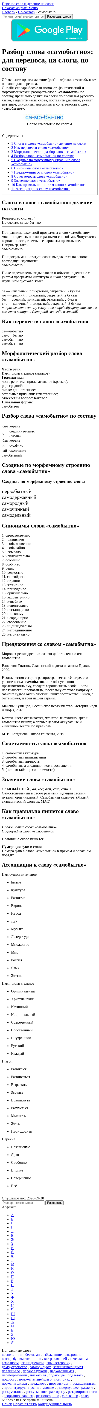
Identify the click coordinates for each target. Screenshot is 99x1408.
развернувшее (68, 1387)
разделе (87, 1387)
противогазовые (41, 1387)
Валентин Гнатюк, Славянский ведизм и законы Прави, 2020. (46, 668)
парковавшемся (62, 1371)
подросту (9, 1379)
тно (4, 303)
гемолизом (10, 1363)
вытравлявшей (55, 1359)
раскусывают (36, 1392)
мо (4, 295)
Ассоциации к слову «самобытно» (40, 189)
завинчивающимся (68, 1367)
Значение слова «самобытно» (35, 180)
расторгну (57, 1392)
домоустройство (14, 1367)
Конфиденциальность (55, 1404)
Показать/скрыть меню (20, 8)
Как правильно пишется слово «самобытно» (48, 185)
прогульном (58, 1383)
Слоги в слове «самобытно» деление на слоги (48, 143)
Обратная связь (25, 1404)
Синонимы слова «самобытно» (37, 168)
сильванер (70, 1396)
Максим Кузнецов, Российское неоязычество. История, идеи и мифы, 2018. (49, 708)
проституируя (15, 1387)
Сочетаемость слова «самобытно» (39, 176)
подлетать (75, 1375)
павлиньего (11, 1371)
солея (85, 1396)
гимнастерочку (58, 1363)
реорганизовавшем (18, 1396)
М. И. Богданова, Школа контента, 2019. (33, 734)
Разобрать (54, 1202)
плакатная (38, 1375)
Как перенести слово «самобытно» (40, 147)
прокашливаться (83, 1383)
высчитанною (30, 1359)
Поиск (7, 1404)
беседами (32, 1354)
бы (4, 299)
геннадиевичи (32, 1363)
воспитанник (12, 1354)
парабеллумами (35, 1371)
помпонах (62, 1379)
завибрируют (40, 1367)
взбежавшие (52, 1354)
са (3, 291)
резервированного (82, 1392)
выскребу (9, 1359)
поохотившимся (14, 1383)
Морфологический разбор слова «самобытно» (48, 152)
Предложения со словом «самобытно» (42, 172)
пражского (38, 1383)
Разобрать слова (59, 16)
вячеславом (79, 1359)
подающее (57, 1375)
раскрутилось (12, 1392)
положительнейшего (35, 1379)
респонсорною (47, 1396)
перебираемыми (14, 1375)
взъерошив (73, 1354)
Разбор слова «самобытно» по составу (42, 156)
